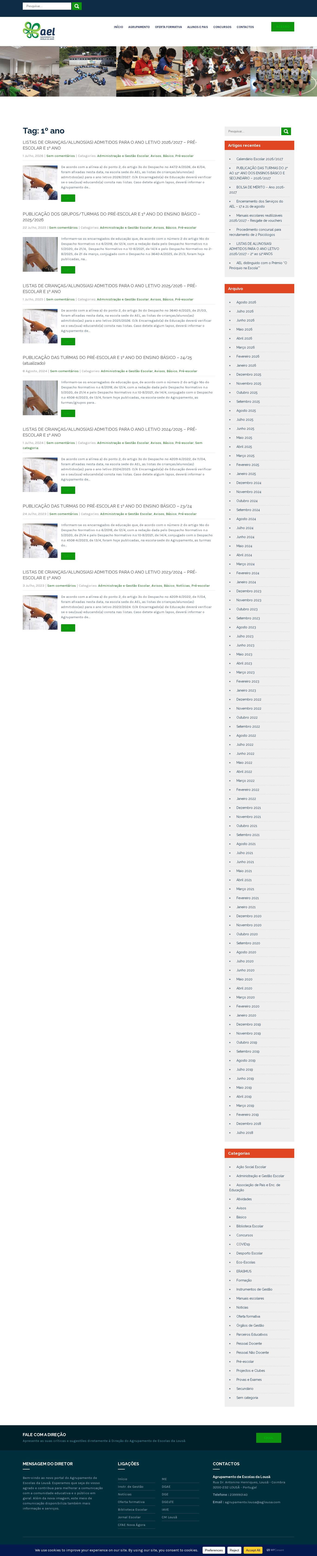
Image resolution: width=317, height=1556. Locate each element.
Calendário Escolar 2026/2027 (259, 159)
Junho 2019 (245, 1078)
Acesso (283, 26)
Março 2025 (245, 456)
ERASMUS (243, 1271)
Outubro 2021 (246, 826)
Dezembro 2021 (248, 808)
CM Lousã (169, 1517)
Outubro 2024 (247, 501)
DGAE (166, 1486)
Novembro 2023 (248, 600)
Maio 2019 (244, 1087)
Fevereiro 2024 (247, 573)
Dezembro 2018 (248, 1124)
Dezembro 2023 (248, 591)
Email (268, 1438)
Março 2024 (245, 564)
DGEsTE (168, 1502)
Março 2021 (245, 889)
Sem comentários (60, 156)
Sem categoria (247, 1398)
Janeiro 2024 (246, 582)
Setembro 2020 (248, 943)
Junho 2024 (245, 537)
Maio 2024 (244, 546)
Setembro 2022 (248, 726)
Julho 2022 (244, 744)
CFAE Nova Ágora (131, 1525)
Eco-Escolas (245, 1262)
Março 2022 (245, 781)
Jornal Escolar (129, 1517)
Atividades (244, 1199)
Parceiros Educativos (252, 1334)
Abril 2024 (244, 555)
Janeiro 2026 (246, 365)
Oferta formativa (248, 1316)
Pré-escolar (184, 156)
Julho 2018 (244, 1133)
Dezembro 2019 (248, 1024)
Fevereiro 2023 (247, 681)
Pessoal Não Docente (252, 1352)
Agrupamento (139, 27)
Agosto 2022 (246, 735)
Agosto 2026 (246, 302)
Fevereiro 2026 (247, 356)
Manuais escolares (250, 1298)
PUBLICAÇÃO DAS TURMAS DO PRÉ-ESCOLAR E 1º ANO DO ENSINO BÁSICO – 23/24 (107, 506)
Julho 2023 (244, 636)
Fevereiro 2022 (247, 790)
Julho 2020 (245, 961)
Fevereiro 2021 (247, 898)
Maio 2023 (244, 654)
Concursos (222, 27)
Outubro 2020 (247, 934)
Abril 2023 (244, 663)
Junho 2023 (245, 645)
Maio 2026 (244, 329)
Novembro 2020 (249, 925)
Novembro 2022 (248, 708)
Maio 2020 (244, 979)
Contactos (245, 27)
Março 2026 (245, 347)
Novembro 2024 (248, 492)
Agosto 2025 (246, 410)
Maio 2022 (244, 762)
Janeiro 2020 (246, 1015)
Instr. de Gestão (130, 1486)
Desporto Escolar (249, 1253)
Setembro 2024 (248, 510)
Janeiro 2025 (246, 474)
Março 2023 (245, 672)
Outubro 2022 (247, 717)
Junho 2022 (245, 753)
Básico (168, 156)
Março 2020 (245, 997)
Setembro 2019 (247, 1051)
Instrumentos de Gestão (254, 1289)
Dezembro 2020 (249, 916)
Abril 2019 (244, 1096)
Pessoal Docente (249, 1343)
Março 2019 (245, 1105)
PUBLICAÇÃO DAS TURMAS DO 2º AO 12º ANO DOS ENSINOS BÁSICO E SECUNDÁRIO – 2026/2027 (258, 173)
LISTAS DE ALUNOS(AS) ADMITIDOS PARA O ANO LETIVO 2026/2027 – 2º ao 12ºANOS (254, 249)
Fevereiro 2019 (247, 1114)
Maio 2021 (244, 871)
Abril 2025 (244, 447)
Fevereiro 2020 (247, 1006)
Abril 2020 (244, 988)
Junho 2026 (245, 320)
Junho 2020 (245, 970)
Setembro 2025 (248, 401)
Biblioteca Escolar (249, 1226)
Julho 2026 (245, 311)
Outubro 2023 (247, 609)
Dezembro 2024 (248, 483)
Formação (244, 1280)
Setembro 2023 (248, 618)
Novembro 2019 (248, 1033)
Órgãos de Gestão (250, 1325)
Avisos (156, 156)
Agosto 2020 (246, 952)
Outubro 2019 (246, 1042)
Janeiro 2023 (246, 690)
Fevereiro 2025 (247, 465)
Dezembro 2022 (248, 699)
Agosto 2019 (246, 1060)
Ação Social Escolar (251, 1167)
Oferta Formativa (168, 27)
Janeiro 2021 (246, 907)
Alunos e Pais (197, 27)
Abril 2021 (244, 880)
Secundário (244, 1389)
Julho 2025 (244, 419)
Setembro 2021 (247, 835)
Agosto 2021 (246, 844)
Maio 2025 (244, 438)
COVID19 (243, 1244)
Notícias (183, 585)
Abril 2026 (244, 338)
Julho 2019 (244, 1069)
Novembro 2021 (248, 817)
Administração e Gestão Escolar (123, 156)
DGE (165, 1494)
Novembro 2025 (248, 383)
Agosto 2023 (246, 627)
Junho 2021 (245, 862)
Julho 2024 (244, 528)
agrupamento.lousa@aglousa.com (252, 1502)
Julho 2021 (244, 853)
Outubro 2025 (246, 392)
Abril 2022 (244, 771)
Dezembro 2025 (248, 374)
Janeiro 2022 (246, 799)
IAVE (165, 1509)
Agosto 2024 (246, 519)
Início (118, 27)
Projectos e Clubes (250, 1370)
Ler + (68, 198)
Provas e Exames (249, 1379)
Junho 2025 (245, 428)
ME (164, 1479)
